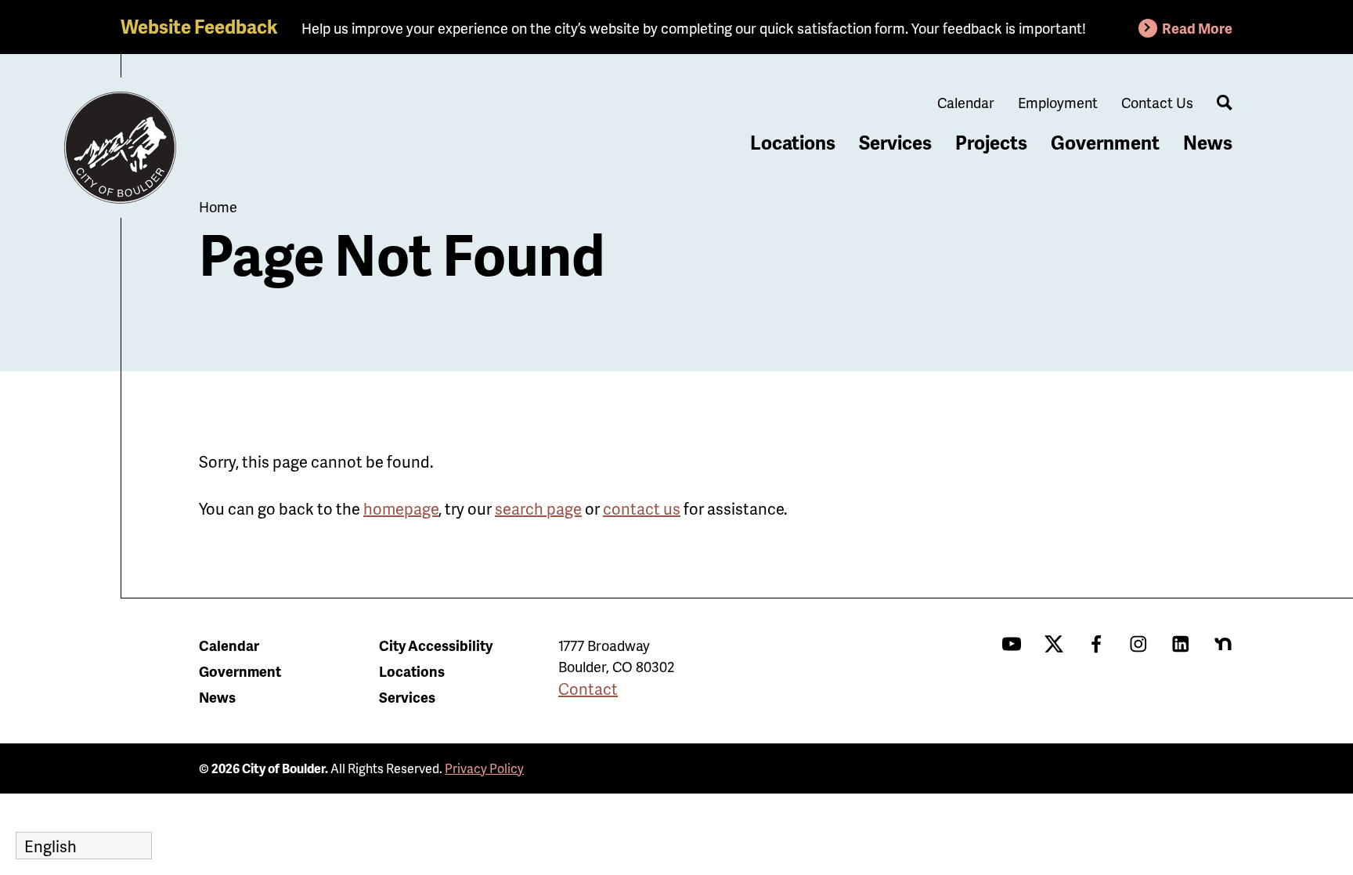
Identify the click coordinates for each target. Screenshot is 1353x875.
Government (1105, 142)
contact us (641, 508)
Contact (588, 689)
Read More (1197, 28)
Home (218, 206)
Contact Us (1157, 102)
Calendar (965, 102)
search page (538, 508)
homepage (400, 508)
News (1207, 142)
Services (895, 142)
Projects (991, 142)
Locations (792, 142)
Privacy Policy (484, 768)
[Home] (120, 148)
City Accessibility (435, 645)
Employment (1058, 102)
